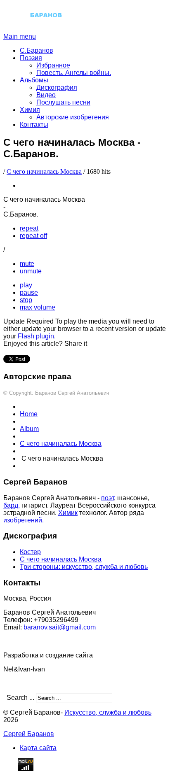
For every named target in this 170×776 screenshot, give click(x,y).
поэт (107, 497)
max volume (37, 307)
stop (26, 299)
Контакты (34, 124)
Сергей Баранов (28, 733)
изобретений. (23, 520)
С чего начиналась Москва (44, 171)
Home (29, 413)
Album (29, 428)
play (26, 285)
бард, (11, 505)
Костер (30, 551)
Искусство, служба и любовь (107, 712)
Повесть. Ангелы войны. (73, 72)
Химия (30, 109)
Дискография (56, 87)
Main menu (19, 36)
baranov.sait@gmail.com (60, 627)
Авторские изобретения (72, 117)
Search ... (20, 697)
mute (27, 263)
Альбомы (34, 80)
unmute (31, 271)
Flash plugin (36, 336)
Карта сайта (38, 747)
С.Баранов (36, 50)
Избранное (53, 65)
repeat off (33, 235)
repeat (29, 228)
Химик (68, 512)
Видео (46, 94)
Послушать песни (63, 102)
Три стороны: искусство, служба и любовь (84, 566)
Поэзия (31, 57)
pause (29, 292)
